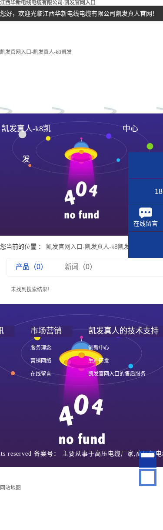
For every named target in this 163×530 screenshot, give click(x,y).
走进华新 (78, 98)
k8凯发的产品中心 (130, 103)
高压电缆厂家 (114, 453)
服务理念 (40, 348)
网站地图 (10, 488)
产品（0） (31, 266)
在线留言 (40, 374)
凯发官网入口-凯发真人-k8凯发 (36, 52)
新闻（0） (80, 266)
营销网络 (40, 361)
